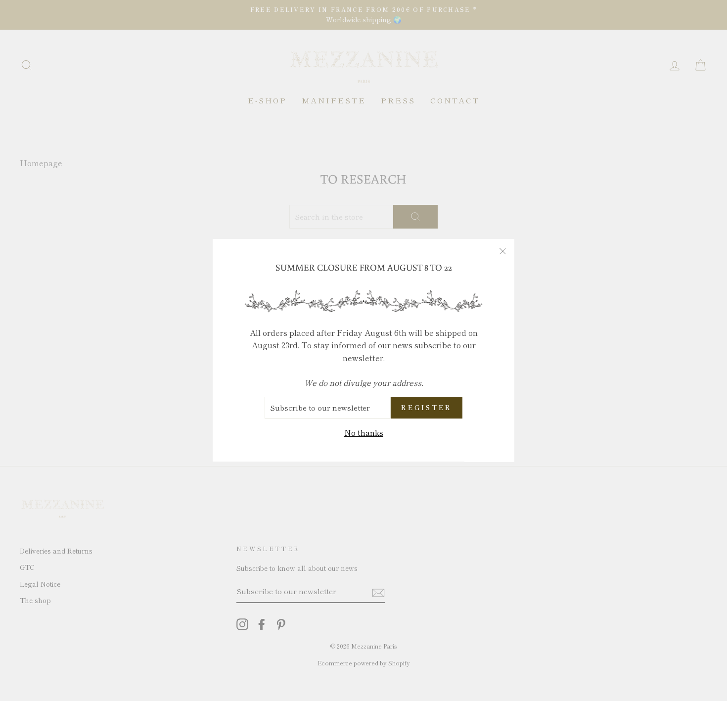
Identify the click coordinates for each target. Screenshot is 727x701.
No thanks (363, 432)
